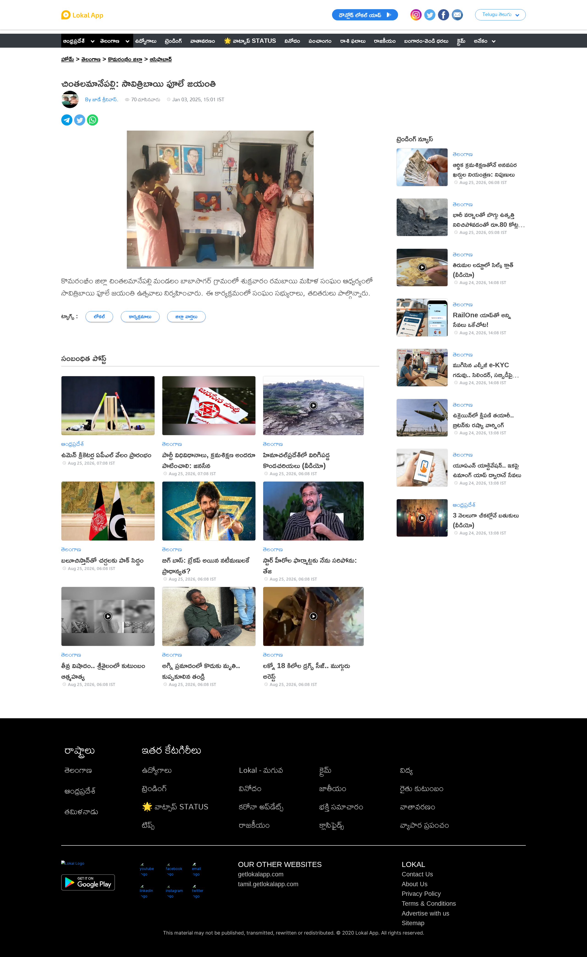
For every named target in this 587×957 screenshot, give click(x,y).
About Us (415, 884)
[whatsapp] (93, 122)
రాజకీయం (254, 825)
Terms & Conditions (429, 903)
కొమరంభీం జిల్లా (125, 59)
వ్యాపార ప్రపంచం (424, 825)
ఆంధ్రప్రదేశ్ (74, 40)
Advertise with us (425, 913)
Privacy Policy (421, 893)
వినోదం (250, 788)
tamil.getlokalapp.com (268, 884)
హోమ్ (67, 59)
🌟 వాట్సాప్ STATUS (175, 806)
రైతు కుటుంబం (422, 788)
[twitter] (80, 122)
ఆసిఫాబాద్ (161, 59)
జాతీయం (332, 788)
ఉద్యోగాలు (157, 770)
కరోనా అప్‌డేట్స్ (261, 806)
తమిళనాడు (81, 811)
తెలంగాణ (109, 40)
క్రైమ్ (325, 770)
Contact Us (417, 874)
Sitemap (413, 923)
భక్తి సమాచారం (341, 806)
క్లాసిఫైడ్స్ (331, 825)
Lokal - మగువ (261, 770)
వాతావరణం (417, 806)
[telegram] (67, 122)
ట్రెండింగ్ (154, 788)
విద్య (406, 770)
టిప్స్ (148, 825)
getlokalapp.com (260, 874)
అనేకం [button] (480, 40)
